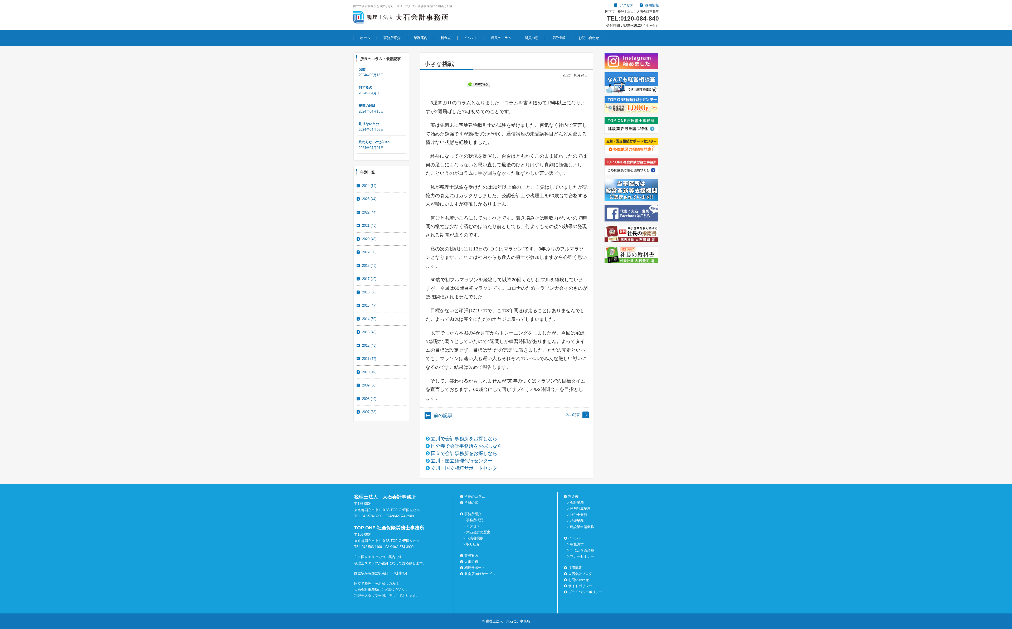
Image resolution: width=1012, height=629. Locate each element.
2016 (369, 292)
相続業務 (577, 521)
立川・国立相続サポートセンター (466, 468)
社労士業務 (578, 515)
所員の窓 (531, 38)
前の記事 (443, 415)
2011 (369, 359)
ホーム (365, 38)
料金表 (446, 38)
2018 (369, 266)
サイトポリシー (580, 586)
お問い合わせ (588, 38)
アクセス (473, 526)
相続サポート (474, 568)
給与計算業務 (580, 509)
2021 (369, 226)
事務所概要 (474, 520)
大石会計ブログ (580, 574)
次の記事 (573, 415)
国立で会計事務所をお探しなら (464, 453)
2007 (369, 412)
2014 (369, 319)
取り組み (473, 544)
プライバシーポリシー (585, 592)
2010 (369, 372)
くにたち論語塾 (582, 550)
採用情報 (558, 38)
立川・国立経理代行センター (462, 460)
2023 (369, 199)
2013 (369, 332)
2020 (369, 239)
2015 (369, 305)
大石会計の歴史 (478, 532)
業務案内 (420, 38)
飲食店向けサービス (479, 574)
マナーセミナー (582, 556)
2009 (369, 385)
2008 (369, 399)
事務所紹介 (392, 38)
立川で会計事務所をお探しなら (464, 438)
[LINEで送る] (478, 84)
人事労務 (471, 562)
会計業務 (577, 503)
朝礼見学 (577, 544)
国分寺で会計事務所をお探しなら (466, 446)
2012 (369, 345)
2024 (369, 186)
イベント (471, 38)
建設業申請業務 (582, 527)
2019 (369, 252)
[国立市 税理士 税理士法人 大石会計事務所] (400, 18)
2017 (369, 279)
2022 (369, 212)
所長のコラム (501, 38)
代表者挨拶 (474, 538)
